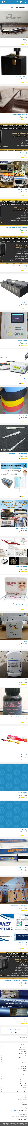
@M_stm (20, 1114)
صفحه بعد (10, 1030)
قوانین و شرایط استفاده (23, 1101)
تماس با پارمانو (24, 1102)
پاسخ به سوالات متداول (22, 1099)
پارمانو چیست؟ (24, 1097)
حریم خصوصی (24, 1104)
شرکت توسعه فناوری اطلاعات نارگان (11, 1124)
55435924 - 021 (15, 1110)
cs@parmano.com (20, 1113)
